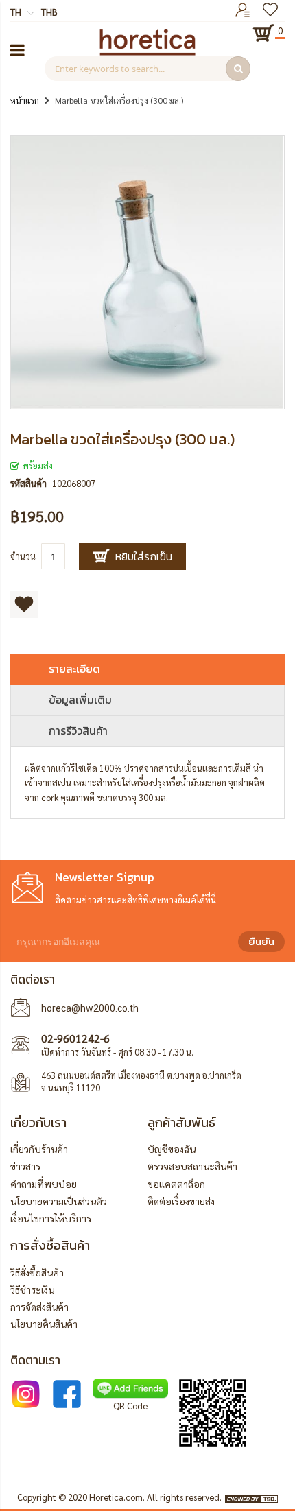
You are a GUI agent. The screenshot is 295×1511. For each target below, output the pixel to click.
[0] (263, 33)
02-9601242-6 (75, 1038)
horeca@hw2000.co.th (90, 1008)
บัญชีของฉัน (172, 1149)
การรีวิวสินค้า (78, 730)
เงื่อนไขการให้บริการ (50, 1218)
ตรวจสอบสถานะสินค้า (192, 1166)
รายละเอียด (74, 669)
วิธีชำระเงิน (32, 1289)
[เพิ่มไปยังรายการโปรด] (24, 604)
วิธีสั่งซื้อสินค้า (37, 1272)
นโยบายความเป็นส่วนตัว (58, 1201)
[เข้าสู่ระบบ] (243, 11)
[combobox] (147, 68)
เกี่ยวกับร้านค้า (39, 1149)
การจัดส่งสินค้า (39, 1306)
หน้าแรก (24, 100)
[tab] (147, 669)
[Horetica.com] (147, 52)
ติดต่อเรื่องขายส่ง (181, 1201)
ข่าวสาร (25, 1166)
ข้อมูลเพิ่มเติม (80, 699)
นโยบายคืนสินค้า (44, 1324)
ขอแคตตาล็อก (176, 1184)
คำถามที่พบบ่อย (43, 1184)
